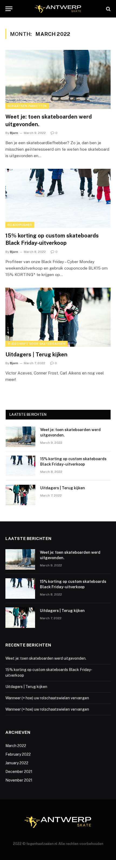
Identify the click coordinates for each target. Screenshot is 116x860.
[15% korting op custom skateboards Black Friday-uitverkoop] (58, 198)
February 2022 (18, 754)
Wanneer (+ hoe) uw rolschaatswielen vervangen (47, 698)
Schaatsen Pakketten (27, 106)
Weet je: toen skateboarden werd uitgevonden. (45, 658)
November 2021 (18, 780)
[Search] (108, 9)
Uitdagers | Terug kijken (36, 354)
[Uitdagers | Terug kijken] (58, 317)
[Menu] (8, 9)
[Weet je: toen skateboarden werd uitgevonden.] (58, 79)
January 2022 (16, 763)
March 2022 (15, 746)
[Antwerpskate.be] (58, 9)
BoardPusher (20, 224)
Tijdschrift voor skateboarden (37, 343)
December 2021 (18, 771)
